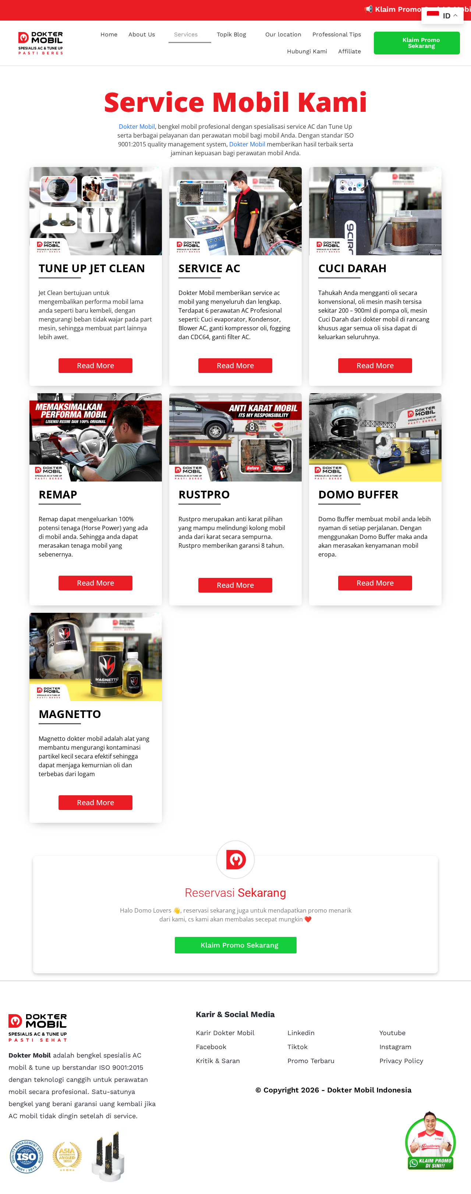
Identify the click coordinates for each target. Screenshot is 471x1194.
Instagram (395, 1047)
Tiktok (297, 1047)
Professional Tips (336, 34)
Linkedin (301, 1033)
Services (186, 34)
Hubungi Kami (307, 51)
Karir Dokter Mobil (225, 1033)
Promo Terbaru (310, 1061)
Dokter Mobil (137, 126)
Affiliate (349, 51)
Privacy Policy (401, 1061)
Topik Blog (231, 34)
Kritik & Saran (218, 1061)
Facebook (211, 1047)
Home (108, 34)
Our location (283, 34)
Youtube (392, 1033)
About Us (141, 34)
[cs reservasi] (430, 1142)
